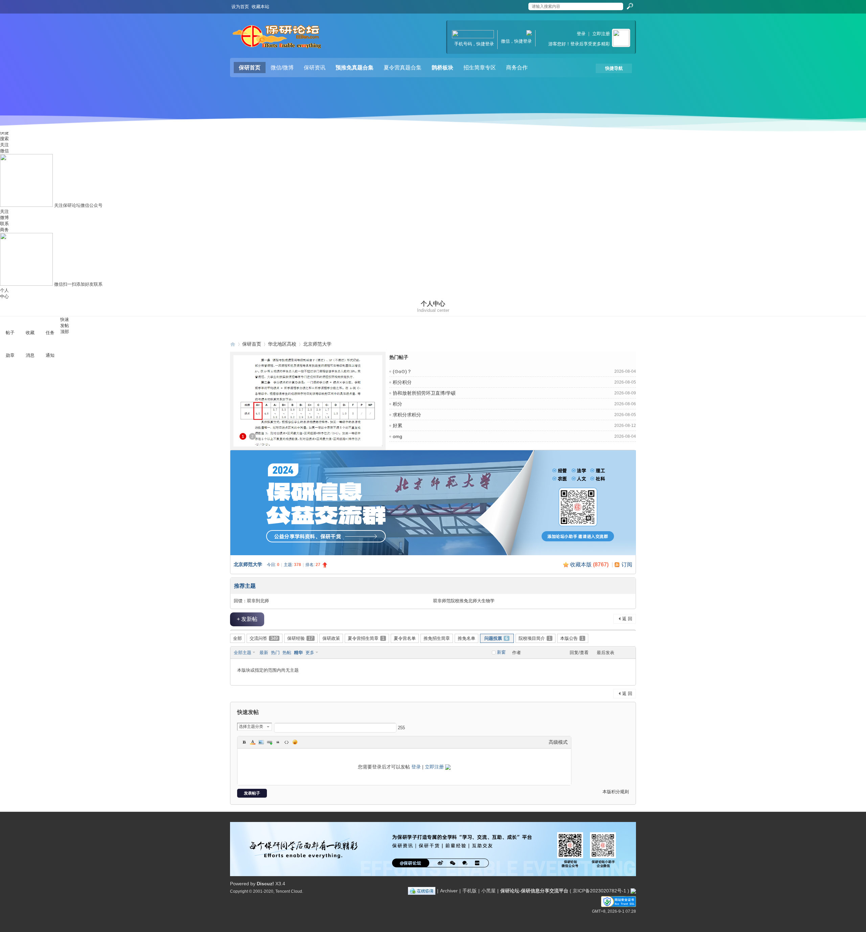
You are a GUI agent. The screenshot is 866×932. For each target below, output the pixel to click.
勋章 (10, 355)
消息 (30, 355)
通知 (50, 355)
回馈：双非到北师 (251, 600)
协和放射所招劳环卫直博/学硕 (424, 393)
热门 (275, 652)
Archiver (449, 890)
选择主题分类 (251, 726)
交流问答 (264, 638)
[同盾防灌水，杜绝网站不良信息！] (633, 890)
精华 (298, 652)
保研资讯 (314, 67)
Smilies (295, 742)
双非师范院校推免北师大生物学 (464, 600)
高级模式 (558, 742)
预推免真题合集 (354, 67)
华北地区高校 (282, 344)
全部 (237, 638)
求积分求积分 (407, 414)
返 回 (627, 618)
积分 (397, 404)
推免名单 (466, 638)
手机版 (469, 890)
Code (286, 742)
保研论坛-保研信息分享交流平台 (232, 344)
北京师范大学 (317, 344)
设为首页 (240, 6)
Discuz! (265, 883)
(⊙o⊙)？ (402, 371)
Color (252, 742)
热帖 (286, 652)
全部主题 (242, 652)
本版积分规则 (615, 791)
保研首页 (249, 67)
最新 (263, 652)
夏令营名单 (405, 638)
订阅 (626, 564)
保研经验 (300, 638)
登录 (581, 33)
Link (269, 742)
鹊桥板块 (442, 67)
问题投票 (496, 638)
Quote (278, 742)
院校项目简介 (535, 638)
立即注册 (601, 33)
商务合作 (517, 67)
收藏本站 (260, 6)
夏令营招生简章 (366, 638)
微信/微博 (282, 67)
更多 (309, 652)
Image (261, 742)
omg (397, 436)
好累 (397, 425)
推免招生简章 (437, 638)
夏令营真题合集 (402, 67)
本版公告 (572, 638)
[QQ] (421, 890)
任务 (50, 332)
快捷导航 (614, 68)
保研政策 (331, 638)
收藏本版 (589, 564)
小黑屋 (488, 890)
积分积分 (402, 382)
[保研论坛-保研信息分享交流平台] (277, 38)
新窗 (501, 652)
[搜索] (629, 6)
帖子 (10, 332)
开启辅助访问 (521, 5)
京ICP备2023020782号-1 (599, 890)
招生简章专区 (479, 67)
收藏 (30, 332)
